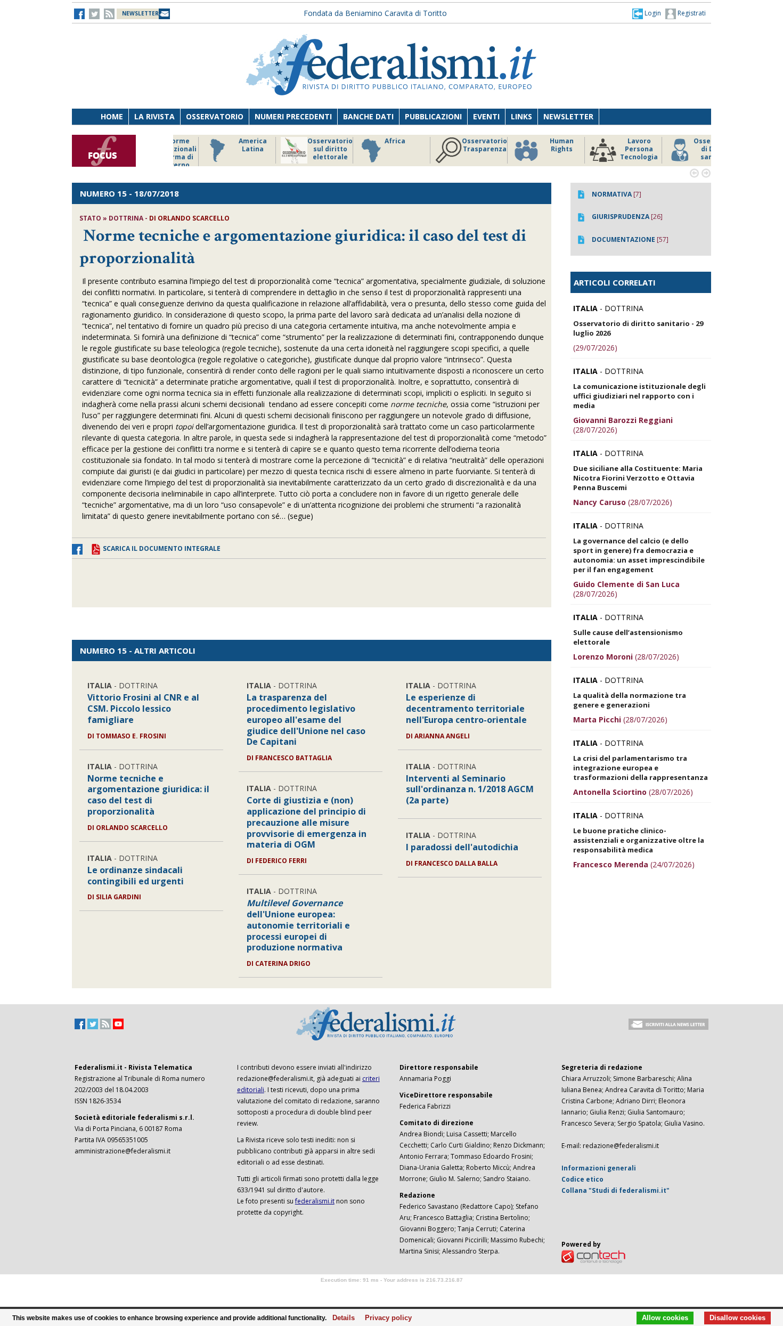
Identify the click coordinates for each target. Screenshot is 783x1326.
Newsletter (568, 116)
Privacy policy (385, 1318)
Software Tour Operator (391, 1292)
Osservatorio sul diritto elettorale (300, 149)
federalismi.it (315, 1201)
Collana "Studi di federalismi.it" (615, 1190)
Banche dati (368, 116)
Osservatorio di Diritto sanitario (686, 149)
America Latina (223, 145)
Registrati (691, 13)
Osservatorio (214, 116)
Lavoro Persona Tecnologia (610, 149)
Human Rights (532, 145)
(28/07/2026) (623, 425)
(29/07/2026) (595, 348)
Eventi (486, 116)
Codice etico (582, 1179)
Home (112, 116)
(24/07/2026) (634, 864)
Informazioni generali (598, 1168)
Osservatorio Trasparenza (455, 145)
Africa (365, 141)
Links (521, 116)
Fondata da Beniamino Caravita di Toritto (375, 13)
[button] (646, 13)
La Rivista (154, 116)
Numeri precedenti (293, 116)
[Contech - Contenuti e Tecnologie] (593, 1255)
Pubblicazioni (433, 116)
